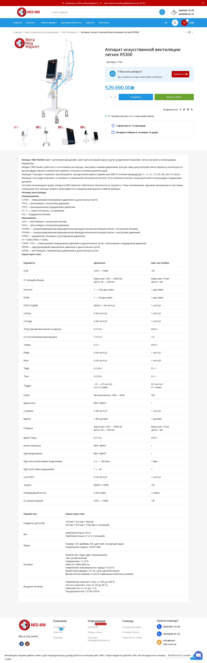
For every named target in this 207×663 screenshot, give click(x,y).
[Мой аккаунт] (175, 23)
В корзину (136, 97)
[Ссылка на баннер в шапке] (99, 3)
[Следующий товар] (192, 32)
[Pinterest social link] (188, 109)
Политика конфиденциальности (99, 639)
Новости (58, 632)
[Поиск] (162, 12)
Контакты (97, 626)
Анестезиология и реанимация (42, 32)
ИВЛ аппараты (70, 32)
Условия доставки (131, 627)
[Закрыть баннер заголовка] (203, 3)
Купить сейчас (174, 97)
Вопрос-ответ (95, 632)
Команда (57, 637)
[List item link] (172, 626)
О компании (59, 627)
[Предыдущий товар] (186, 32)
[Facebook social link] (180, 109)
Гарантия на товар (132, 637)
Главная (17, 32)
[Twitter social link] (184, 109)
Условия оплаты (130, 632)
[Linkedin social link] (192, 109)
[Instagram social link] (27, 644)
